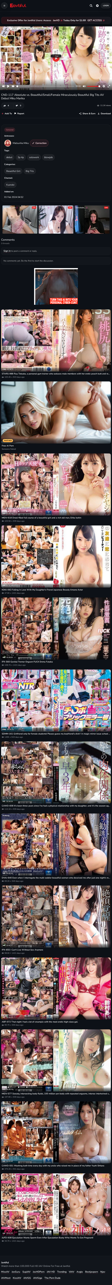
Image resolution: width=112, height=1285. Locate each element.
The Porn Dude (52, 1278)
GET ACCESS (95, 20)
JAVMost (5, 1278)
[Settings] (97, 5)
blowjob (48, 157)
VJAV (71, 1271)
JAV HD (51, 1271)
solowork (34, 157)
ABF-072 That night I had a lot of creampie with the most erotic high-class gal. (40, 1021)
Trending (61, 1271)
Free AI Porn (8, 445)
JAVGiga (37, 1278)
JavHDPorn (38, 1271)
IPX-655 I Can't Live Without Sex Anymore (22, 949)
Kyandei (10, 184)
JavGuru (16, 1271)
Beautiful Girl (13, 171)
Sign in (7, 251)
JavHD (56, 20)
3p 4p (21, 157)
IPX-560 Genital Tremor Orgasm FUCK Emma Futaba (27, 661)
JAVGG (27, 1278)
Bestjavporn (91, 1271)
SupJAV (26, 1271)
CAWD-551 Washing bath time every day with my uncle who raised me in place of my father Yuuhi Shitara (53, 1165)
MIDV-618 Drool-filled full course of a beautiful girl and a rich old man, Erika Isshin (41, 517)
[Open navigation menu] (4, 5)
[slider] (45, 86)
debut (9, 157)
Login (106, 5)
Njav (102, 1271)
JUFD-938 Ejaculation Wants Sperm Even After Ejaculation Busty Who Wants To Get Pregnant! (47, 1237)
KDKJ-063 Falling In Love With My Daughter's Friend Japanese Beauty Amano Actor (42, 589)
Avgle (80, 1271)
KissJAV (17, 1278)
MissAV (5, 1271)
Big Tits (30, 171)
